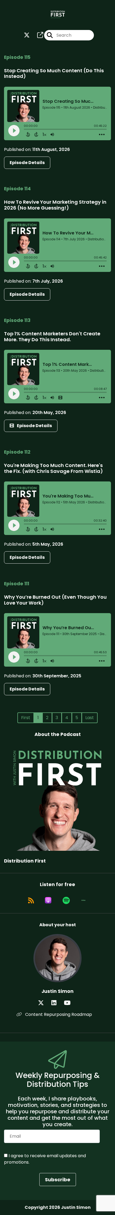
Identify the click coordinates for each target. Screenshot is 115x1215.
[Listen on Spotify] (66, 900)
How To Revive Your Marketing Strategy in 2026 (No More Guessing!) (55, 205)
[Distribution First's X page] (27, 35)
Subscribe (57, 1179)
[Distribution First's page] (37, 35)
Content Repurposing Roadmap (58, 1014)
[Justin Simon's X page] (44, 1003)
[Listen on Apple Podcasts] (48, 900)
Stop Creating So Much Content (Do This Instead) (54, 73)
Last (89, 718)
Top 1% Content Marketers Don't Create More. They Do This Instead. (52, 336)
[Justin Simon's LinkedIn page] (57, 1003)
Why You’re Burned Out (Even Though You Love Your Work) (55, 600)
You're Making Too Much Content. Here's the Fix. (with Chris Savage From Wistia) (53, 468)
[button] (83, 900)
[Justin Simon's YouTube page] (70, 1003)
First (25, 718)
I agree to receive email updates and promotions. (45, 1159)
